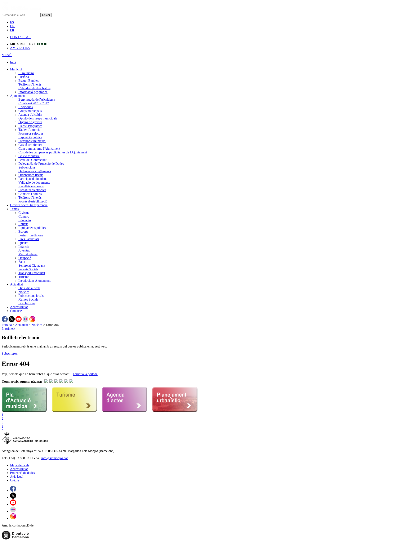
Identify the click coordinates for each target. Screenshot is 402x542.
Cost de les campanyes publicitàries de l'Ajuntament (52, 152)
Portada (7, 325)
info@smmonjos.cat (54, 458)
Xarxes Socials (28, 299)
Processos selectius (30, 133)
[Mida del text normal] (42, 44)
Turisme (23, 277)
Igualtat (23, 243)
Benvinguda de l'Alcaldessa (36, 99)
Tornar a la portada (85, 374)
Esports (23, 231)
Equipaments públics (32, 228)
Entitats (23, 224)
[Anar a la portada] (25, 444)
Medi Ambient (27, 254)
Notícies (23, 292)
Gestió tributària (29, 156)
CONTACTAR (20, 37)
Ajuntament (18, 95)
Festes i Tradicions (30, 235)
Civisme (23, 212)
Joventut (24, 250)
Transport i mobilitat (31, 273)
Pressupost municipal (32, 141)
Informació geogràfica (33, 92)
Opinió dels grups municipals (37, 118)
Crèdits (14, 480)
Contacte (16, 310)
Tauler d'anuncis (29, 129)
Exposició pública (30, 137)
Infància (23, 246)
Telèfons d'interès (29, 84)
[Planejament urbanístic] (174, 411)
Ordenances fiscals (30, 175)
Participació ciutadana (32, 178)
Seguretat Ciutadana (31, 265)
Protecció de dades (22, 473)
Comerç (23, 216)
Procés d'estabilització (32, 201)
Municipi (16, 69)
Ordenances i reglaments (34, 171)
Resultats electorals (31, 186)
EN (12, 26)
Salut (21, 261)
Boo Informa (26, 303)
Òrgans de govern (30, 122)
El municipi (26, 73)
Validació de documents (34, 182)
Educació (24, 220)
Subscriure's (10, 353)
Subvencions (26, 167)
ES (12, 22)
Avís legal (16, 476)
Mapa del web (19, 465)
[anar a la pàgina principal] (21, 11)
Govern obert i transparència (29, 205)
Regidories (25, 107)
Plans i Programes (30, 126)
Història (23, 77)
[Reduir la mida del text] (45, 44)
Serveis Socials (28, 269)
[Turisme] (74, 411)
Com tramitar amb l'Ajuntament (39, 148)
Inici (13, 62)
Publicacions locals (31, 295)
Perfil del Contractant (32, 160)
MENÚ (7, 55)
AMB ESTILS (20, 48)
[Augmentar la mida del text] (38, 44)
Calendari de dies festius (34, 88)
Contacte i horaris (30, 194)
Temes (14, 209)
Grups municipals (30, 111)
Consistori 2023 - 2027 (33, 103)
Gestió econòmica (30, 145)
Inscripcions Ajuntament (34, 280)
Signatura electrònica (32, 190)
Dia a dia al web (29, 288)
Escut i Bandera (28, 80)
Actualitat (16, 284)
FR (12, 30)
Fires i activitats (28, 239)
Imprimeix (8, 328)
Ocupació (24, 258)
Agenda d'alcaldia (30, 114)
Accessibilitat (19, 307)
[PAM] (24, 411)
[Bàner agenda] (124, 411)
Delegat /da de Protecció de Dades (41, 163)
